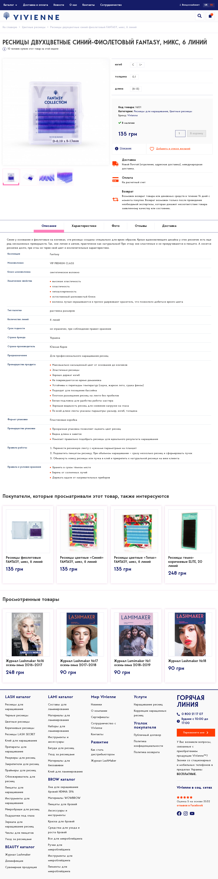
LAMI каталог (60, 697)
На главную (10, 27)
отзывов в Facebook (190, 805)
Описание (125, 148)
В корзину (196, 133)
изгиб (118, 64)
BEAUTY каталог (20, 847)
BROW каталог (61, 780)
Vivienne (132, 115)
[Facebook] (179, 813)
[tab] (49, 226)
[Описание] (116, 148)
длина (119, 88)
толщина (121, 76)
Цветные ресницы (33, 27)
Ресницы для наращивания (151, 111)
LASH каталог (18, 697)
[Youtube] (192, 813)
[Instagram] (185, 813)
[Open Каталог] (16, 5)
